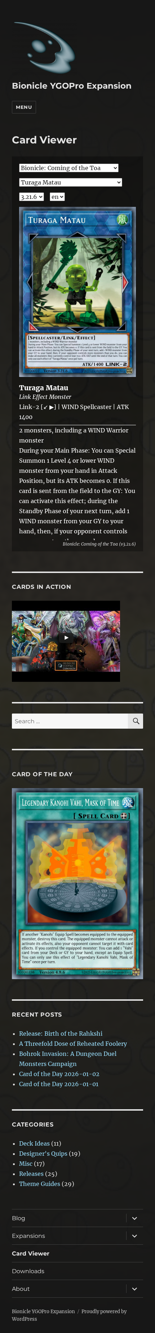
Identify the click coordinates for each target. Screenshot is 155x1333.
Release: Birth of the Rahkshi (60, 1033)
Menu (24, 107)
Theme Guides (39, 1183)
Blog (18, 1218)
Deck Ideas (34, 1143)
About (21, 1288)
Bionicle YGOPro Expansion (72, 86)
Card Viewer (30, 1253)
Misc (25, 1163)
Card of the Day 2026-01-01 (58, 1084)
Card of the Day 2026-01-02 (59, 1073)
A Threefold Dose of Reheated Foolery (73, 1043)
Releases (31, 1173)
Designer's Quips (43, 1153)
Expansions (28, 1235)
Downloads (28, 1271)
